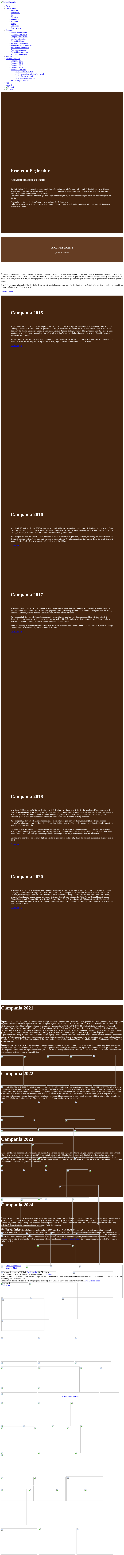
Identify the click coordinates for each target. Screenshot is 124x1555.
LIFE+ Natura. (48, 1274)
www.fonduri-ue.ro (92, 1281)
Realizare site (32, 1272)
